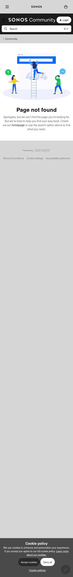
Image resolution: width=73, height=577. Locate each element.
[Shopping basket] (66, 7)
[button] (4, 20)
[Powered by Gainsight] (36, 151)
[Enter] (6, 28)
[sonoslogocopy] (36, 7)
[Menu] (6, 7)
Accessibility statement (58, 158)
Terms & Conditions (13, 158)
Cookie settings (35, 158)
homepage (18, 125)
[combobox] (36, 28)
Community (11, 38)
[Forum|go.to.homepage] (29, 20)
